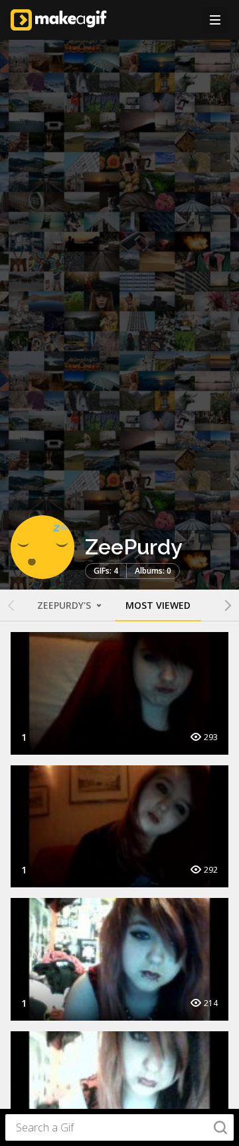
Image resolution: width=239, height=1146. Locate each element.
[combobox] (119, 1127)
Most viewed (158, 605)
